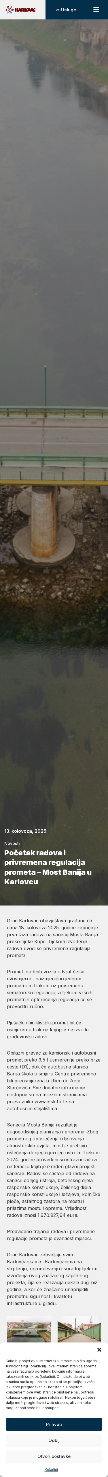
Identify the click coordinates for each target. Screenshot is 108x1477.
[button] (99, 1350)
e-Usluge (66, 9)
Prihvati (54, 1424)
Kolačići (51, 1469)
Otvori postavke (54, 1456)
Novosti (12, 843)
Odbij (54, 1440)
